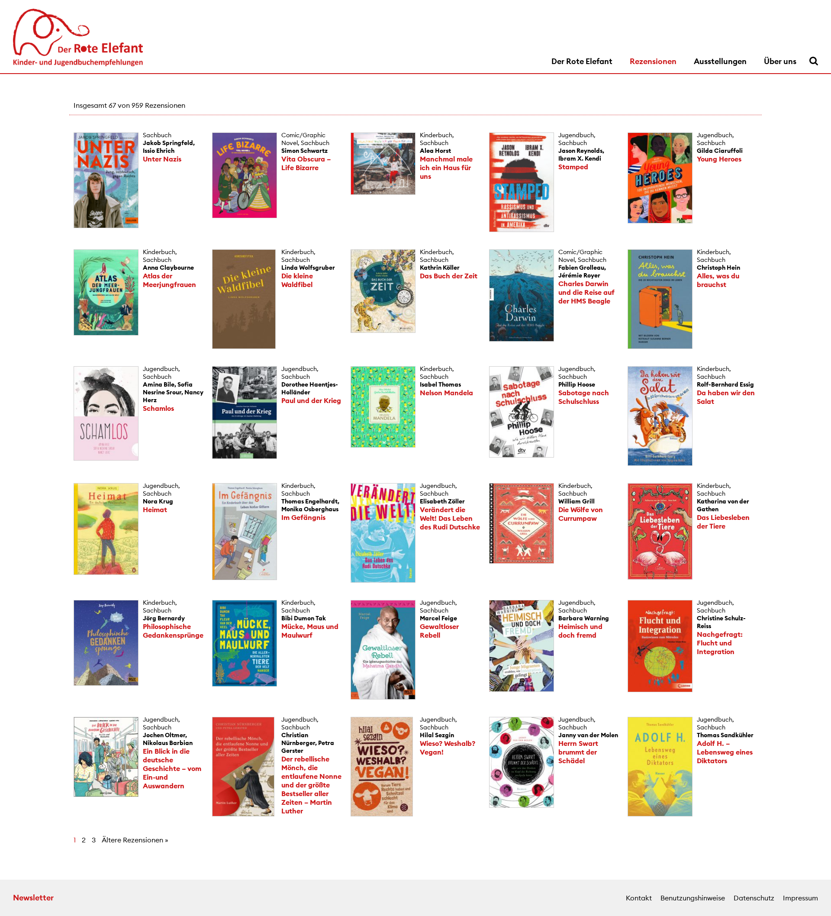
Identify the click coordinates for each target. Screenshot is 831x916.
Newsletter (33, 898)
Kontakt (639, 897)
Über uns (780, 61)
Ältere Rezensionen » (135, 839)
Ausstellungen (720, 61)
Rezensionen (653, 61)
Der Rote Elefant (581, 61)
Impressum (800, 897)
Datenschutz (754, 897)
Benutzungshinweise (692, 897)
